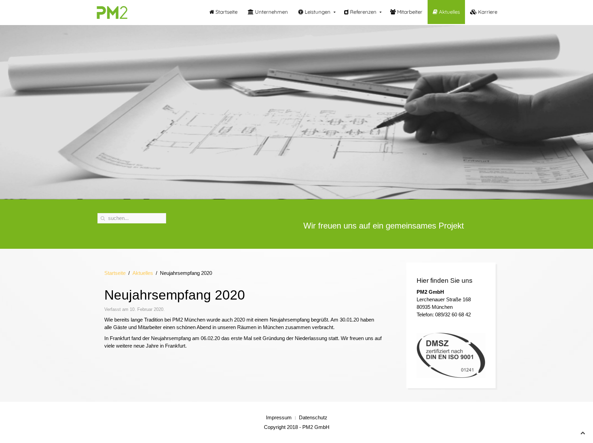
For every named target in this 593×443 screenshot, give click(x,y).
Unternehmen (271, 12)
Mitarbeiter (409, 12)
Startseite (225, 12)
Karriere (487, 12)
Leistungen (316, 12)
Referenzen (362, 12)
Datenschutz (313, 417)
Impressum (279, 417)
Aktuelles (449, 12)
